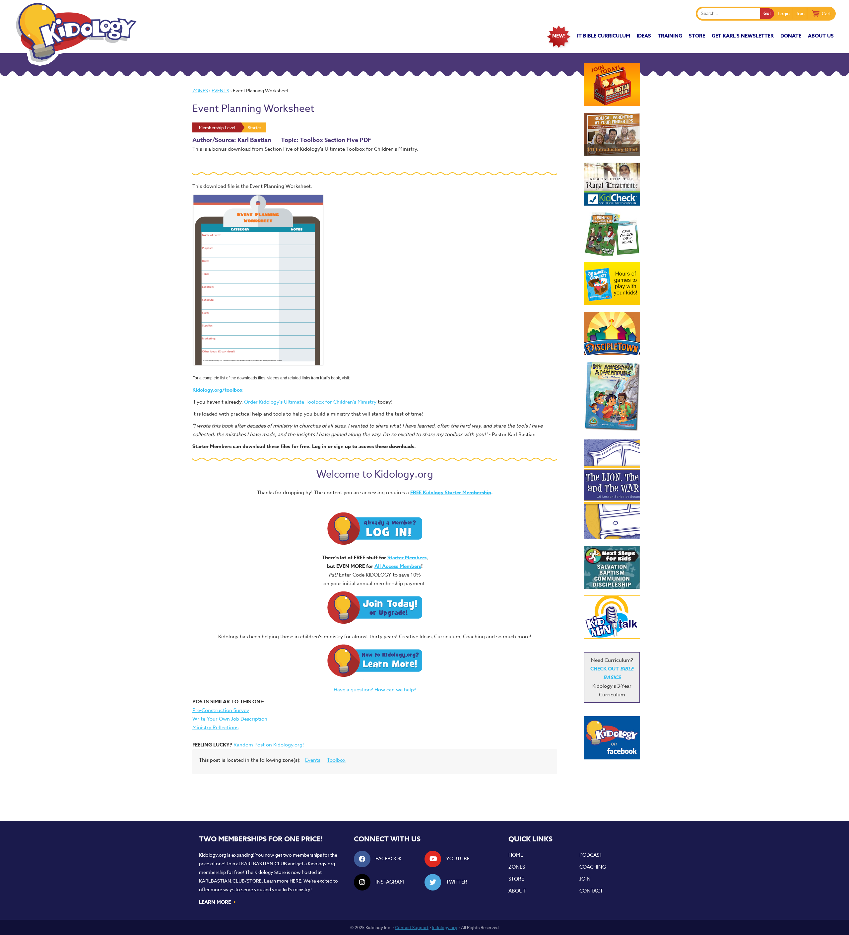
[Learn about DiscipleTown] (612, 333)
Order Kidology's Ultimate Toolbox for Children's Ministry (310, 402)
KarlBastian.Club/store (230, 881)
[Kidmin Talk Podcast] (612, 617)
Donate (790, 35)
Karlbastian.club (264, 863)
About (517, 891)
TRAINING (670, 35)
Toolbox (336, 760)
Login (784, 13)
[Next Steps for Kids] (612, 567)
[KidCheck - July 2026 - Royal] (612, 184)
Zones (200, 90)
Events (220, 90)
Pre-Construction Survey (220, 710)
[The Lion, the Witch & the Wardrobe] (612, 489)
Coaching (592, 867)
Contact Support (411, 927)
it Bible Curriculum (603, 35)
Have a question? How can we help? (375, 689)
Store (697, 35)
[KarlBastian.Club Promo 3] (612, 84)
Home (515, 855)
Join (800, 13)
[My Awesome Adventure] (612, 397)
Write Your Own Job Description (229, 719)
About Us (821, 35)
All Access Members (397, 566)
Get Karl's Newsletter (743, 35)
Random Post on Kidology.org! (268, 744)
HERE (295, 881)
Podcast (590, 855)
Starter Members (406, 557)
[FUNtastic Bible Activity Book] (612, 234)
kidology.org (444, 927)
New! (558, 35)
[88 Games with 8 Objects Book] (612, 283)
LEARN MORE (217, 901)
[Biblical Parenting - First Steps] (612, 134)
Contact (591, 891)
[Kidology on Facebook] (612, 737)
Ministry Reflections (215, 727)
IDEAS (644, 35)
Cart (826, 13)
